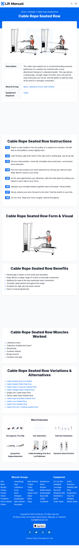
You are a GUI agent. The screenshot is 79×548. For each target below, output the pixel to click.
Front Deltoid (6, 501)
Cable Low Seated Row (17, 401)
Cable (25, 93)
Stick (69, 490)
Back (25, 87)
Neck (16, 493)
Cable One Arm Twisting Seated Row (22, 407)
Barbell (43, 487)
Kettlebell (57, 484)
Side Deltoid (32, 481)
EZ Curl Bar (58, 481)
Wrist (29, 499)
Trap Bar (70, 496)
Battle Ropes (45, 490)
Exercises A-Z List (46, 538)
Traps (29, 487)
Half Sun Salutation (63, 436)
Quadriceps (19, 499)
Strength (31, 12)
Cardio (3, 493)
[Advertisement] (39, 119)
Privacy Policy (31, 538)
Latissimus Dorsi (36, 87)
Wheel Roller (72, 501)
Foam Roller (58, 501)
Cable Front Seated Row (17, 404)
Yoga (29, 501)
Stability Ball (72, 487)
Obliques (17, 496)
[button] (72, 3)
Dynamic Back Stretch (64, 453)
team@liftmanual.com (39, 520)
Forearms (4, 499)
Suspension (72, 493)
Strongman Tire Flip (15, 436)
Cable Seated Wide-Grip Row (19, 384)
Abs (2, 481)
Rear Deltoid (49, 87)
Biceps (3, 487)
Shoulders (18, 504)
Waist (29, 496)
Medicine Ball (59, 493)
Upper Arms (32, 493)
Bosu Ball (44, 496)
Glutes (3, 504)
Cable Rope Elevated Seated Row (21, 398)
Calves (3, 490)
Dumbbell (44, 501)
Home (23, 12)
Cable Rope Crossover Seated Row (22, 387)
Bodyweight (45, 493)
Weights (70, 499)
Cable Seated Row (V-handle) (19, 381)
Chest (3, 496)
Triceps (30, 490)
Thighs (30, 484)
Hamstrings (19, 481)
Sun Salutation (39, 436)
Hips (16, 484)
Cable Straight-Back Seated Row (21, 390)
